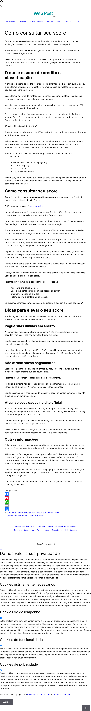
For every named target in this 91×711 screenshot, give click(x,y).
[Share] (45, 509)
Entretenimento (53, 21)
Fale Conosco (71, 530)
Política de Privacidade (24, 526)
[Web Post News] (45, 13)
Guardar (6, 702)
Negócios (69, 21)
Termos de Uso (43, 530)
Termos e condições (62, 694)
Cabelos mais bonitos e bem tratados (25, 515)
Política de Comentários (24, 530)
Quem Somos (57, 530)
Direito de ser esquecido (65, 526)
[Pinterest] (45, 498)
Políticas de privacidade (38, 694)
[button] (1, 549)
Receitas (81, 21)
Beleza (23, 21)
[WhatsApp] (45, 502)
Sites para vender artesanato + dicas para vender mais (33, 512)
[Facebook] (45, 494)
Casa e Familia (36, 21)
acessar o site (36, 206)
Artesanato (10, 21)
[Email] (45, 505)
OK (85, 708)
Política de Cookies (45, 526)
